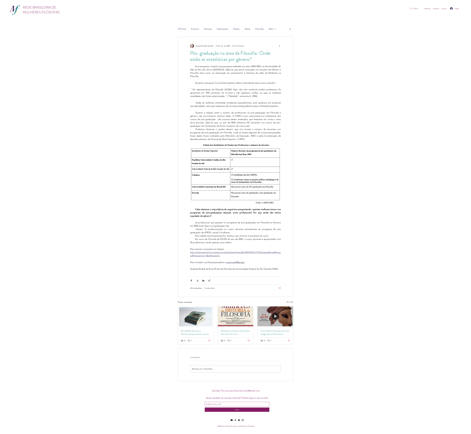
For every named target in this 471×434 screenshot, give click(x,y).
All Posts (182, 29)
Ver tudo (290, 302)
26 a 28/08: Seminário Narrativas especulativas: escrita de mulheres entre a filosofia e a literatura (195, 332)
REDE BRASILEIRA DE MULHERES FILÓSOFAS (41, 10)
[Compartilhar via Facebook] (191, 280)
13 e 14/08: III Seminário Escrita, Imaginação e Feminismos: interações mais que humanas (275, 332)
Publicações (222, 29)
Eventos (195, 29)
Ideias (247, 29)
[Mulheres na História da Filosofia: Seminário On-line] (235, 316)
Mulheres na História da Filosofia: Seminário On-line (235, 332)
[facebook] (235, 420)
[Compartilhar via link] (209, 280)
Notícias (208, 29)
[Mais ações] (279, 45)
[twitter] (239, 420)
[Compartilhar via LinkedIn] (203, 280)
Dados (236, 29)
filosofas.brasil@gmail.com (247, 390)
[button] (290, 29)
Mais (271, 29)
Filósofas (259, 29)
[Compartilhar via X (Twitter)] (197, 280)
